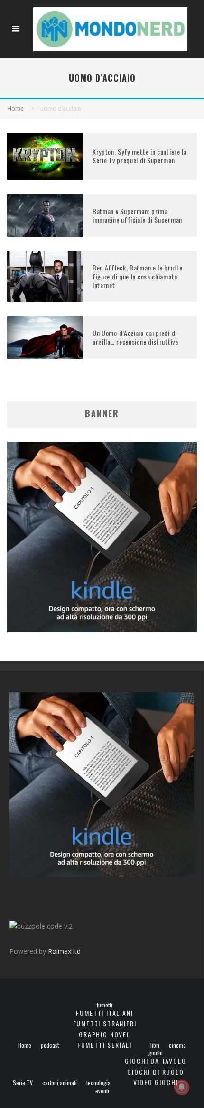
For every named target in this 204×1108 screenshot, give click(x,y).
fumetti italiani (104, 1013)
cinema (177, 1045)
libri (154, 1045)
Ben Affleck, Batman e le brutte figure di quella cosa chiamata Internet (138, 275)
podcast (50, 1045)
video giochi (155, 1082)
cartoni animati (59, 1083)
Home (24, 1045)
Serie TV (23, 1083)
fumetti (104, 1005)
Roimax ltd (64, 951)
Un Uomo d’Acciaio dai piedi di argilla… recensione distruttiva (135, 337)
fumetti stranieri (105, 1023)
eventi (102, 1091)
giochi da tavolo (155, 1061)
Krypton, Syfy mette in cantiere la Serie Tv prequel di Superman (140, 156)
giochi (155, 1053)
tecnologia (98, 1083)
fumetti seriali (104, 1045)
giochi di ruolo (155, 1072)
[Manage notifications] (181, 1087)
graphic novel (104, 1034)
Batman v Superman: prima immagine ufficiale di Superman (137, 215)
